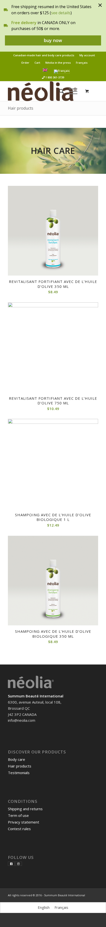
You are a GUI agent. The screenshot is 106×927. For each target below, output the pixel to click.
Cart (37, 62)
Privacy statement (23, 822)
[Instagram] (18, 864)
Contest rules (19, 828)
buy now (53, 40)
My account (87, 55)
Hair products (20, 108)
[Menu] (70, 91)
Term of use (18, 815)
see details (61, 12)
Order (25, 62)
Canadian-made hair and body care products (43, 55)
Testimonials (19, 772)
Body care (16, 759)
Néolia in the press (58, 62)
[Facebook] (11, 864)
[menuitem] (44, 55)
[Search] (59, 91)
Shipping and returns (25, 808)
